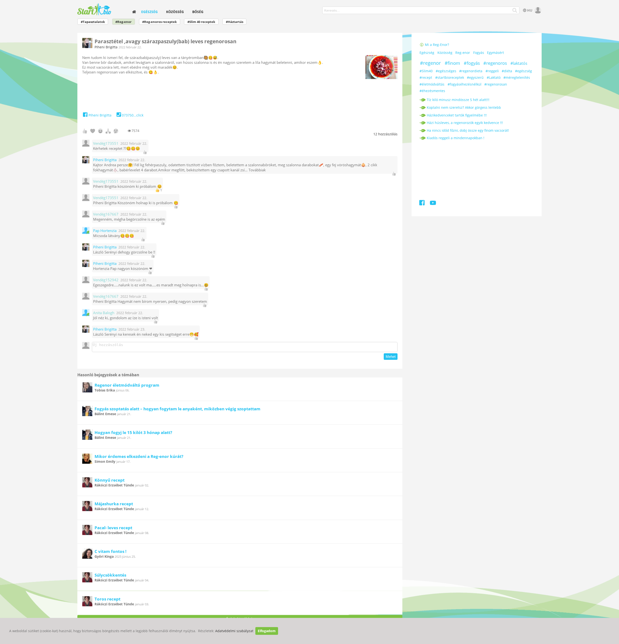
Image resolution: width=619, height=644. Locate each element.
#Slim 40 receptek (201, 22)
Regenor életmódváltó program (127, 385)
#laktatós (518, 63)
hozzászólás (385, 134)
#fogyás (472, 63)
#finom (452, 63)
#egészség (523, 71)
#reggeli (492, 71)
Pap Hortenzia (105, 230)
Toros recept (107, 599)
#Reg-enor (123, 22)
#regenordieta (470, 71)
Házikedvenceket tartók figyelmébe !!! (457, 115)
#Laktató (494, 77)
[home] (134, 11)
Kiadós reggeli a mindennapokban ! (455, 138)
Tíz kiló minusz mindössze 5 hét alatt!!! (458, 99)
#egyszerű (475, 77)
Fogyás (478, 52)
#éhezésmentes (432, 90)
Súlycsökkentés (110, 575)
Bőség (197, 11)
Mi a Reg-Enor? (436, 44)
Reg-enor (462, 52)
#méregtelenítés (516, 77)
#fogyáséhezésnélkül (464, 84)
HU (529, 10)
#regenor (430, 63)
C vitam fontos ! (110, 551)
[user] (537, 10)
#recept (426, 77)
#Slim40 (426, 71)
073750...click (132, 115)
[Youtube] (432, 203)
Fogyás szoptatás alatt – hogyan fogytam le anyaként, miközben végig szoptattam (177, 409)
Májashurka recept (114, 504)
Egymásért (495, 52)
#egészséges (446, 71)
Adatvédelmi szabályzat (234, 631)
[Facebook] (422, 203)
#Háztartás (234, 22)
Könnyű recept (110, 480)
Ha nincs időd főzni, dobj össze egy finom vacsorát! (468, 130)
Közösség (175, 11)
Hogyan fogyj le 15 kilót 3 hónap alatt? (133, 432)
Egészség (149, 11)
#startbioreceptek (449, 77)
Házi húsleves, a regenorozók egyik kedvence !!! (465, 122)
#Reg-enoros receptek (159, 22)
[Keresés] (515, 10)
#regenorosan (495, 84)
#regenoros (495, 63)
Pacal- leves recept (113, 527)
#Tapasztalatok (93, 22)
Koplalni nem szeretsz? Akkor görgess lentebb (464, 107)
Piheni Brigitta (106, 47)
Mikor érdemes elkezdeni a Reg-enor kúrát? (139, 456)
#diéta (507, 71)
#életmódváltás (432, 84)
